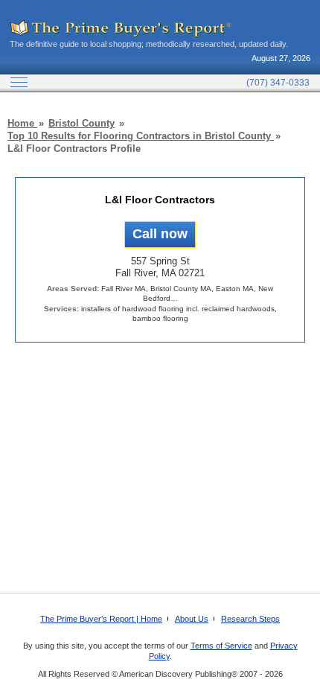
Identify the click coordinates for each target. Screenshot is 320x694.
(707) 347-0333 (278, 82)
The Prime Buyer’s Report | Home (101, 618)
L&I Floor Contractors (160, 200)
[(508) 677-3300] (160, 234)
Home (22, 123)
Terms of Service (221, 645)
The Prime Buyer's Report (121, 29)
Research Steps (250, 618)
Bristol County (81, 123)
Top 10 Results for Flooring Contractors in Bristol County (140, 135)
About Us (191, 618)
